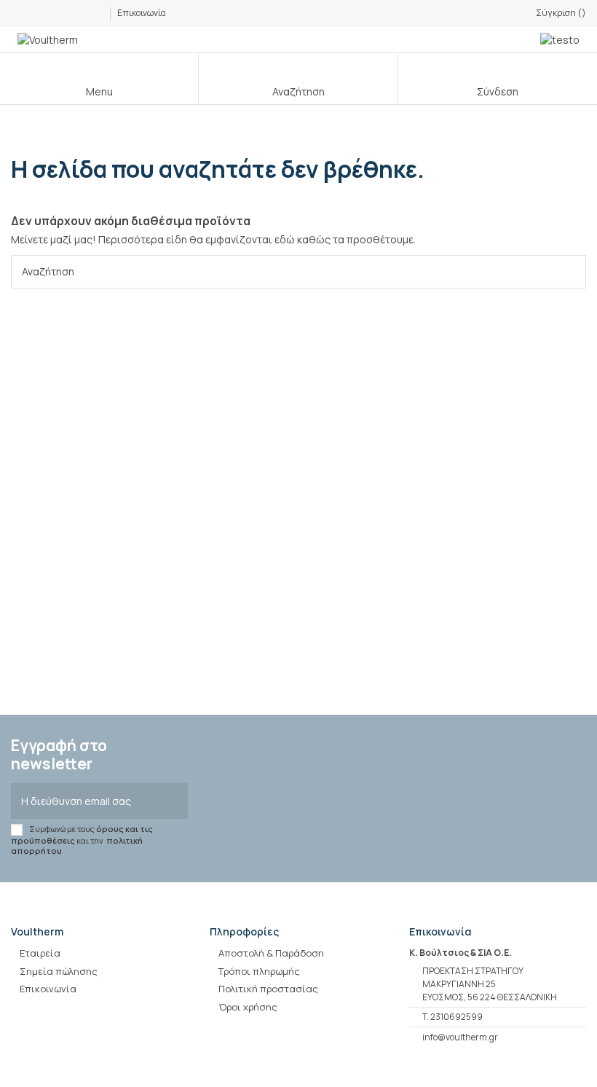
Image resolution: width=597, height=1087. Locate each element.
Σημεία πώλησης (59, 971)
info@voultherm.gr (460, 1037)
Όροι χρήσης (247, 1006)
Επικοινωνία (141, 13)
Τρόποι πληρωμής (259, 971)
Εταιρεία (40, 953)
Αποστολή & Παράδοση (271, 953)
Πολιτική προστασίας (268, 988)
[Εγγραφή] (173, 801)
